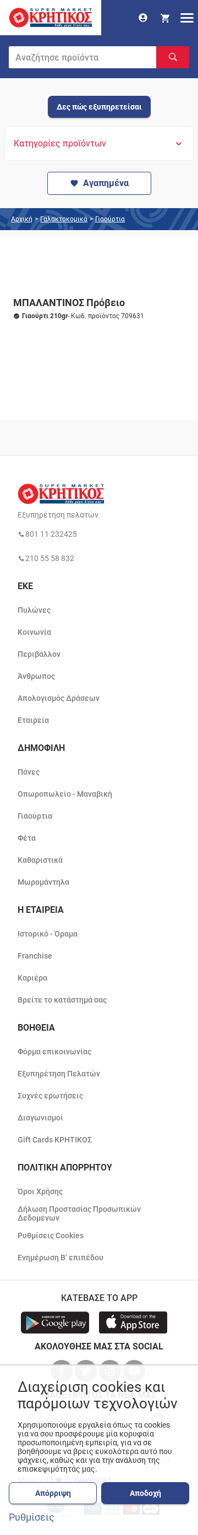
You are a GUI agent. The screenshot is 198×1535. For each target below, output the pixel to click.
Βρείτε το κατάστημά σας (62, 999)
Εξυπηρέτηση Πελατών (59, 1073)
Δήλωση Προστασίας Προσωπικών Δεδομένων (79, 1213)
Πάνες (29, 772)
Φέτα (27, 838)
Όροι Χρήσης (40, 1191)
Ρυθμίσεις (31, 1517)
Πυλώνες (34, 610)
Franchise (35, 955)
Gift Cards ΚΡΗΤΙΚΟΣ (55, 1139)
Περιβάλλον (39, 654)
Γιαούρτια (110, 219)
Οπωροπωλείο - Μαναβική (65, 794)
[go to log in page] (143, 17)
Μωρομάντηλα (43, 882)
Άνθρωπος (36, 676)
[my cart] (165, 17)
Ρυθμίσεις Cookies (51, 1235)
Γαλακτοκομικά (63, 219)
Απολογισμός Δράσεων (59, 698)
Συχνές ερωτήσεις (50, 1095)
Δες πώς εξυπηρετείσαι (99, 106)
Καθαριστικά (40, 860)
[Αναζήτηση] (172, 57)
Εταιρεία (33, 720)
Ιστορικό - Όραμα (48, 933)
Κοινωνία (34, 632)
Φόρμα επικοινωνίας (54, 1051)
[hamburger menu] (187, 17)
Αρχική (21, 219)
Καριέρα (32, 977)
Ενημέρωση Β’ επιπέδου (60, 1257)
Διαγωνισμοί (40, 1117)
